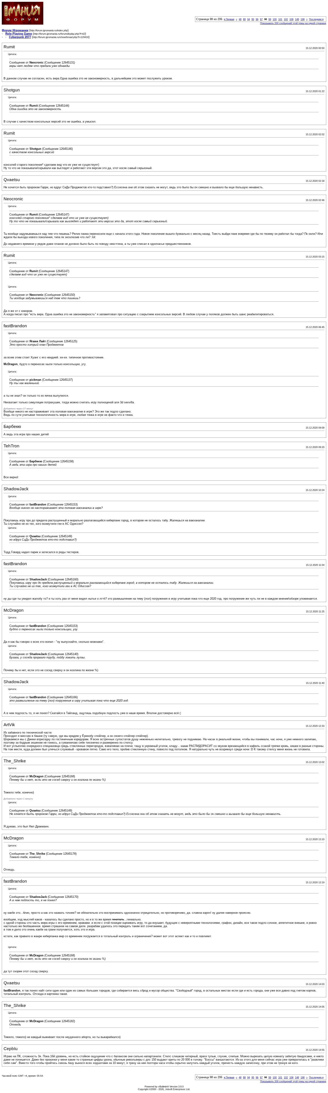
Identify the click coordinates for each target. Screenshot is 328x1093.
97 (261, 19)
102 (286, 19)
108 (291, 19)
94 (248, 19)
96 (257, 19)
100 (275, 19)
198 (303, 19)
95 (252, 19)
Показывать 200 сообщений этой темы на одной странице (293, 23)
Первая (229, 19)
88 (244, 19)
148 (297, 19)
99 (269, 19)
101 (280, 19)
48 (240, 19)
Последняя (316, 19)
